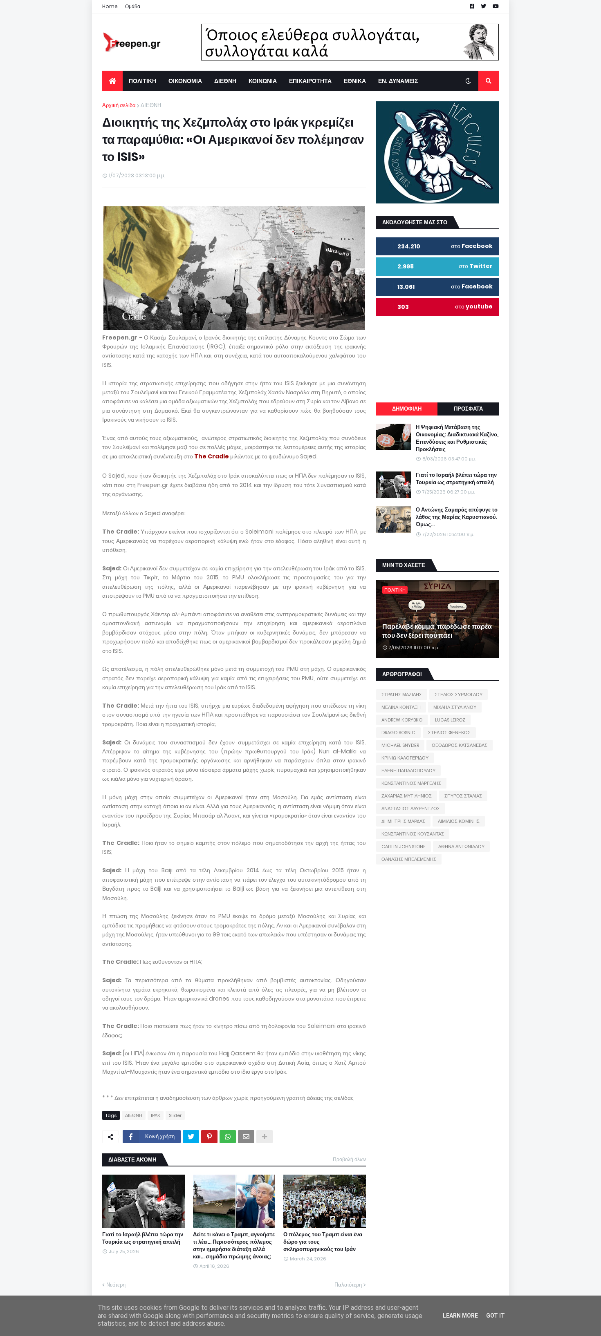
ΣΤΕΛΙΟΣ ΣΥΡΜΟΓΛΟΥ (458, 694)
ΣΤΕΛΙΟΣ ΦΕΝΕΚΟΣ (449, 732)
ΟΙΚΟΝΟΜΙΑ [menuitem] (185, 81)
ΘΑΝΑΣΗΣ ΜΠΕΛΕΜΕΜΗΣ (408, 859)
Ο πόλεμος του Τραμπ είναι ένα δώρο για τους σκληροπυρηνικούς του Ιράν (322, 1242)
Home (110, 6)
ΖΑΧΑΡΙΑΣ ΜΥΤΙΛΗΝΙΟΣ (406, 796)
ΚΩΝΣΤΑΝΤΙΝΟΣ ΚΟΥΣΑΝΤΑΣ (412, 834)
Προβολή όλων (349, 1159)
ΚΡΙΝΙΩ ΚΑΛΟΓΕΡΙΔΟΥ (404, 758)
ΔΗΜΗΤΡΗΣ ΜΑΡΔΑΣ (403, 821)
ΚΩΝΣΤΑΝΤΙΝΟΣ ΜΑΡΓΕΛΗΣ (411, 783)
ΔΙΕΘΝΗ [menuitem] (225, 81)
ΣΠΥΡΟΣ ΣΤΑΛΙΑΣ (463, 796)
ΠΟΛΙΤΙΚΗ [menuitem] (142, 81)
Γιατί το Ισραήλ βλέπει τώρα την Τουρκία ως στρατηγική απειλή (142, 1238)
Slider (175, 1115)
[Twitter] (191, 1136)
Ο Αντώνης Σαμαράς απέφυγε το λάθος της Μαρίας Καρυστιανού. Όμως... (457, 517)
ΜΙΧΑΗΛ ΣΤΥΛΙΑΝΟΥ (454, 707)
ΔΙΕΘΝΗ (151, 105)
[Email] (246, 1136)
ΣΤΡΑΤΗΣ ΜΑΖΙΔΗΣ (401, 694)
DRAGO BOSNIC (398, 732)
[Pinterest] (209, 1136)
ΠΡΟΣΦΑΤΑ (468, 409)
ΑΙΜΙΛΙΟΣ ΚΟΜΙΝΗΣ (459, 821)
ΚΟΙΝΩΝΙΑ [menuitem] (263, 81)
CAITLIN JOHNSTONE (403, 846)
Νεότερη (116, 1285)
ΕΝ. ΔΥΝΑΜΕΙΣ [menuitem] (398, 81)
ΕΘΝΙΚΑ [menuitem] (355, 81)
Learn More (460, 1315)
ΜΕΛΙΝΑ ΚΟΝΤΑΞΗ (401, 707)
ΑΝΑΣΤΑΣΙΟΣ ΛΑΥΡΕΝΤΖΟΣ (410, 808)
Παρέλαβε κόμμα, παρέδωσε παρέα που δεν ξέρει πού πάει (437, 631)
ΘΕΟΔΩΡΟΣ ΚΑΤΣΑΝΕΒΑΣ (459, 745)
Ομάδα (132, 6)
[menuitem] (112, 81)
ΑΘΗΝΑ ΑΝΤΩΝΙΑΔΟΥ (461, 846)
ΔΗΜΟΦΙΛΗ (407, 409)
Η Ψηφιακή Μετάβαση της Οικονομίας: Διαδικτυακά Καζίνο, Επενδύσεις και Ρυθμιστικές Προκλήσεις (457, 439)
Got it (495, 1315)
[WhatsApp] (228, 1136)
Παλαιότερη (348, 1285)
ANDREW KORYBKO (401, 720)
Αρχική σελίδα (119, 105)
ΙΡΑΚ (155, 1115)
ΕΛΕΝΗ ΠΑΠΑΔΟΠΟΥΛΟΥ (408, 770)
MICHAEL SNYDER (400, 745)
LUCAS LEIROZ (450, 720)
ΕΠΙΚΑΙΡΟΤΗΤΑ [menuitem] (310, 81)
